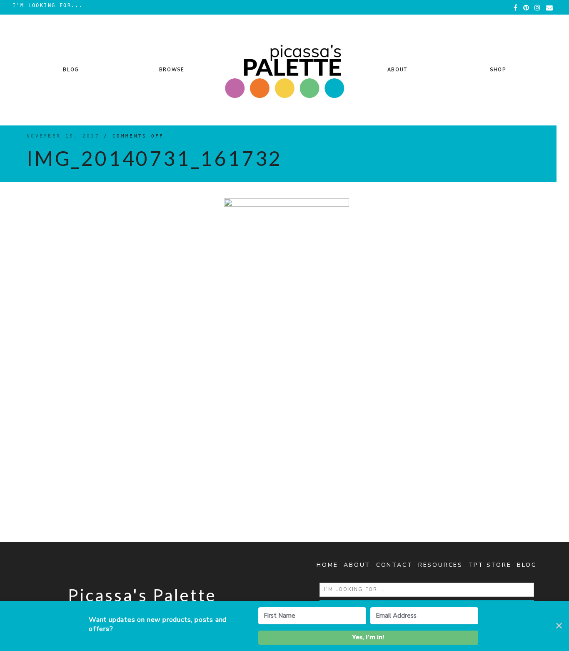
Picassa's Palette (142, 595)
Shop (498, 70)
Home (327, 565)
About (397, 70)
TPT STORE (490, 565)
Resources (440, 565)
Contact (394, 565)
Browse (172, 70)
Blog (71, 70)
